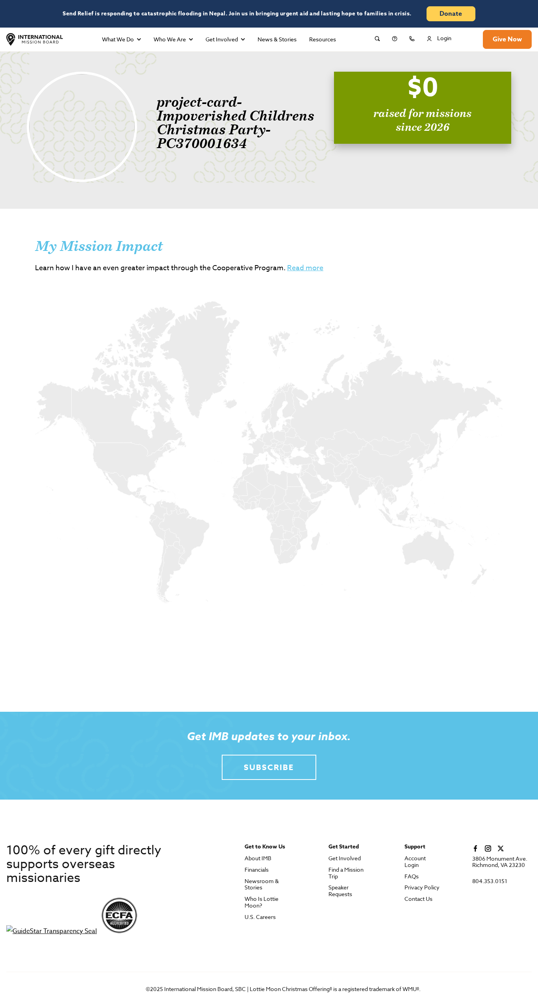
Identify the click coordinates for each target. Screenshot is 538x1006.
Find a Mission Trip (346, 873)
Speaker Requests (340, 891)
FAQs (411, 876)
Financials (257, 870)
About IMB (258, 858)
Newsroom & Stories (262, 884)
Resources (322, 39)
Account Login (415, 862)
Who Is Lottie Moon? (261, 902)
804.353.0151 (489, 881)
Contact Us (418, 899)
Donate (451, 14)
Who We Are (170, 39)
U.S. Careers (260, 917)
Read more (305, 268)
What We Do (118, 39)
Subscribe (269, 767)
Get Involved (222, 39)
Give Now (507, 39)
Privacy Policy (422, 887)
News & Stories (277, 39)
